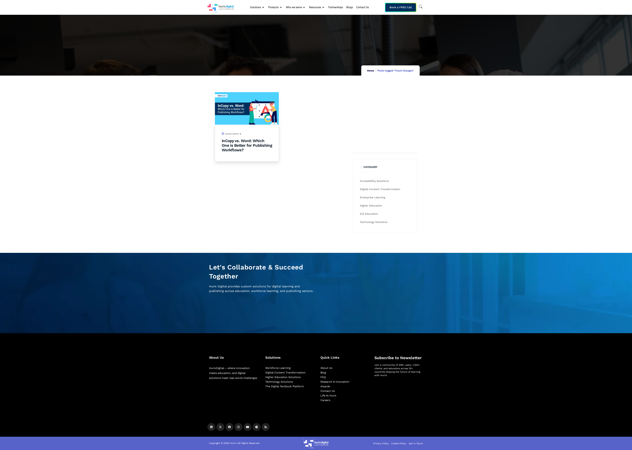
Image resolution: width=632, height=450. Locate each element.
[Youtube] (247, 427)
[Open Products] (281, 7)
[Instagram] (238, 427)
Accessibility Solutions (374, 181)
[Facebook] (229, 427)
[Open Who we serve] (304, 7)
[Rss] (266, 427)
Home (370, 70)
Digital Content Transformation (380, 189)
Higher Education (371, 205)
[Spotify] (257, 427)
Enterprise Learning (372, 197)
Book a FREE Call (401, 7)
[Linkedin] (211, 427)
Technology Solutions (373, 222)
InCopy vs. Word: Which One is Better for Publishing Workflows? (247, 145)
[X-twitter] (220, 427)
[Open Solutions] (263, 7)
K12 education (369, 213)
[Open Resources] (323, 7)
